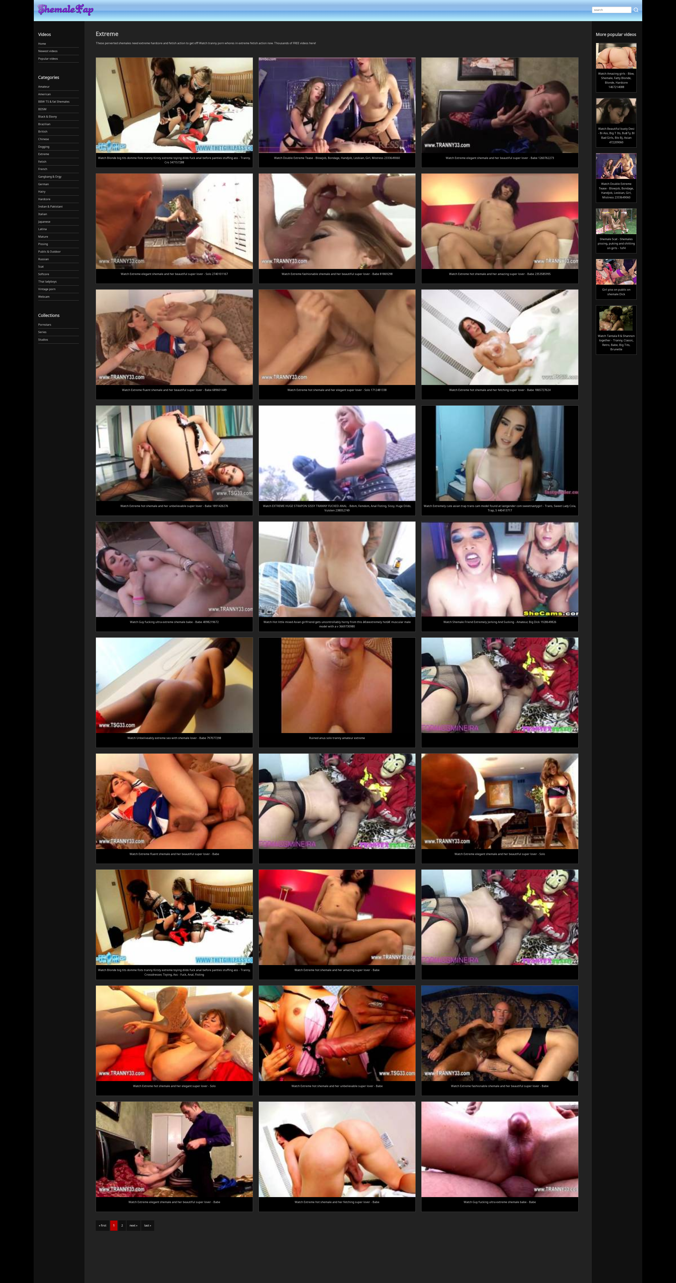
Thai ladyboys (47, 281)
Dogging (43, 147)
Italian (42, 214)
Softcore (43, 274)
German (43, 184)
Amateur (44, 87)
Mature (43, 237)
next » (133, 1225)
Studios (43, 340)
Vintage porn (46, 289)
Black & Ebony (47, 116)
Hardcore (44, 199)
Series (42, 332)
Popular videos (48, 59)
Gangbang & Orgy (49, 177)
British (42, 131)
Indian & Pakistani (50, 206)
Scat (41, 266)
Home (42, 44)
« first (102, 1225)
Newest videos (48, 51)
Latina (42, 229)
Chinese (43, 139)
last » (147, 1225)
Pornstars (44, 325)
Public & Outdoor (49, 252)
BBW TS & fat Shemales (54, 102)
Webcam (43, 297)
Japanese (44, 222)
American (44, 94)
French (42, 169)
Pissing (43, 244)
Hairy (41, 191)
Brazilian (44, 124)
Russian (43, 259)
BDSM (42, 109)
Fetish (42, 162)
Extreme (43, 154)
